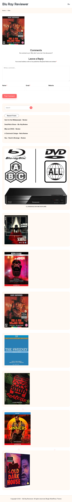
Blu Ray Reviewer (15, 4)
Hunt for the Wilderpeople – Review (15, 120)
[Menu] (69, 4)
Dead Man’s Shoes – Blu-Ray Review (16, 124)
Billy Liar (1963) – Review (12, 129)
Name (4, 85)
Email (28, 85)
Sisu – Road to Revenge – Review (15, 138)
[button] (31, 107)
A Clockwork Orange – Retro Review (16, 133)
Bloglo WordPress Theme (54, 499)
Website (51, 85)
